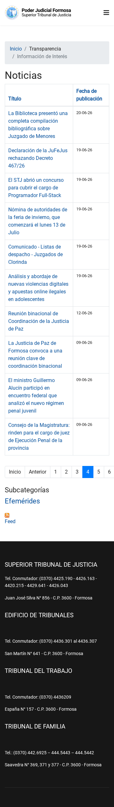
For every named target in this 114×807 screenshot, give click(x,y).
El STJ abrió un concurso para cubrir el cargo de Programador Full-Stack (36, 187)
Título (14, 99)
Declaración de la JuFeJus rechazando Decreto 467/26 (37, 158)
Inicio (15, 472)
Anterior (37, 472)
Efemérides (22, 501)
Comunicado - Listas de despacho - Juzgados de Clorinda (35, 254)
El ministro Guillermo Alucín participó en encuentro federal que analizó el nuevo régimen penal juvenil (36, 395)
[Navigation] (106, 12)
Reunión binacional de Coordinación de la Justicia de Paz (38, 321)
